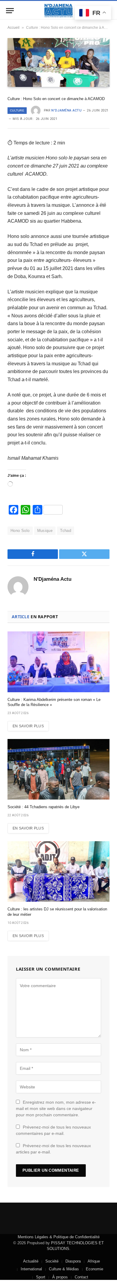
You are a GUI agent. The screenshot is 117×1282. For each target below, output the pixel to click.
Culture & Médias (64, 1269)
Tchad (65, 530)
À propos (60, 1277)
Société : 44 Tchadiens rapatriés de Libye (44, 807)
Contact (81, 1277)
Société (51, 1261)
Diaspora (73, 1261)
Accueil (14, 27)
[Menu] (10, 10)
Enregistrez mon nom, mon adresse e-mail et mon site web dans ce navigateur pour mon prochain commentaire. (56, 1108)
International (31, 1269)
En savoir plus (28, 726)
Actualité (30, 1261)
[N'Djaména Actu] (58, 10)
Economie (94, 1269)
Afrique (94, 1261)
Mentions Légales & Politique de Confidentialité (59, 1237)
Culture (17, 110)
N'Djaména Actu (66, 110)
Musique (45, 530)
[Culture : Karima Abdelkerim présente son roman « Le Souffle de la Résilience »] (59, 661)
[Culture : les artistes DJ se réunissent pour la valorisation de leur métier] (59, 871)
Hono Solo (20, 530)
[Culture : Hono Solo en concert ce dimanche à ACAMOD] (59, 62)
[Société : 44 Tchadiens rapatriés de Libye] (59, 769)
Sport (40, 1277)
